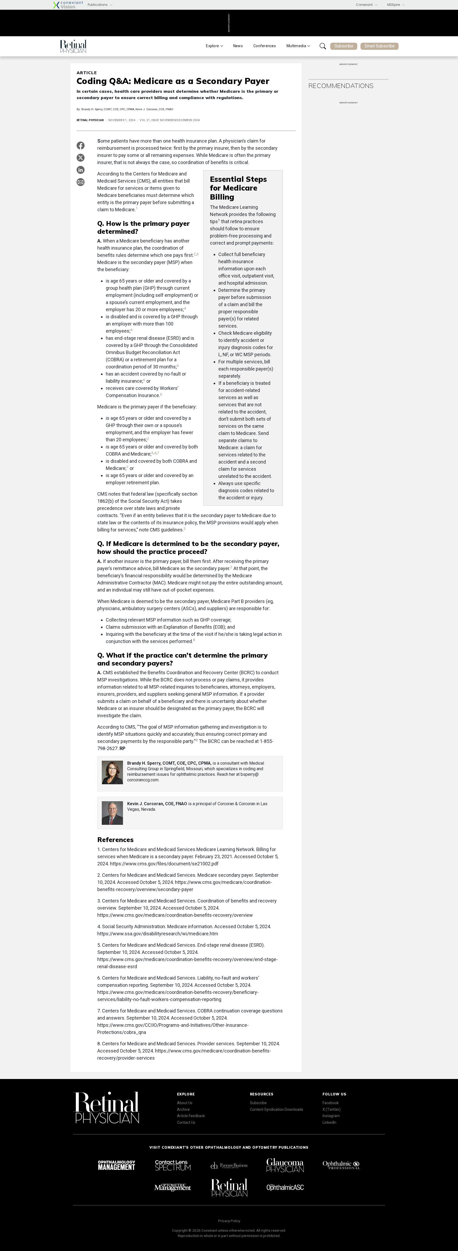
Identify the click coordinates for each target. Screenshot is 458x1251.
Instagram (331, 1116)
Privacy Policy (229, 1221)
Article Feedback (191, 1116)
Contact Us (186, 1122)
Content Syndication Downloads (276, 1109)
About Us (184, 1103)
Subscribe (343, 46)
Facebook (331, 1103)
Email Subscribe (380, 46)
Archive (183, 1109)
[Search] (323, 46)
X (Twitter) (332, 1109)
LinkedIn (329, 1122)
